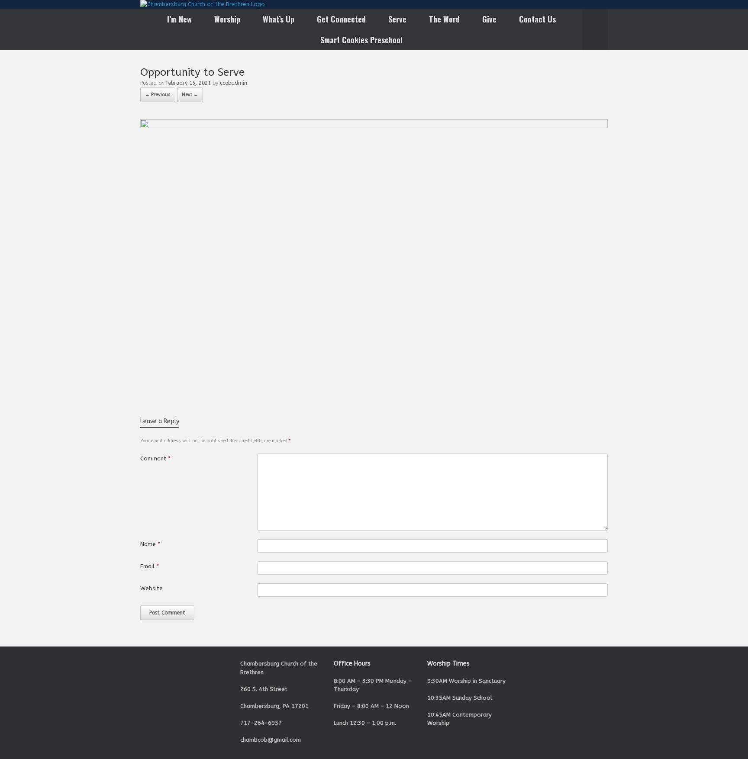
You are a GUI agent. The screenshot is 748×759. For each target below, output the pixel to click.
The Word (444, 19)
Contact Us (537, 19)
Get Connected (341, 19)
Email (149, 566)
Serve (397, 19)
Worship (227, 19)
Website (151, 588)
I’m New (179, 19)
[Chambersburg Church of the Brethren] (202, 4)
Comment (155, 458)
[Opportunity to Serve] (374, 126)
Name (150, 544)
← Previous (158, 94)
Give (489, 19)
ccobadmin (233, 83)
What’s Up (278, 19)
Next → (190, 94)
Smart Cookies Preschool (361, 39)
